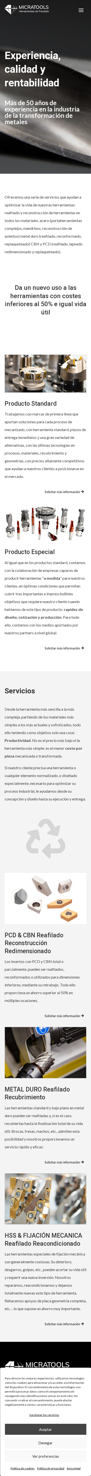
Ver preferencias (45, 1456)
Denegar (45, 1443)
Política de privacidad (50, 1468)
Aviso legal (74, 1468)
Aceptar (45, 1429)
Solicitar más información (62, 492)
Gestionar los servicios (44, 1415)
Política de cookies (23, 1468)
